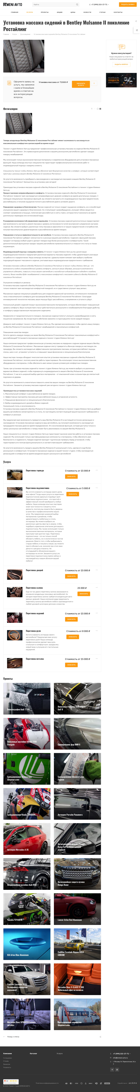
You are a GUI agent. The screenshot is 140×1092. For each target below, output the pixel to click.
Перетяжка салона (34, 587)
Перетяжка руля (33, 630)
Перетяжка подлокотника (37, 488)
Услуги (60, 1053)
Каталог (33, 1053)
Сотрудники (7, 1058)
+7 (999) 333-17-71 (99, 4)
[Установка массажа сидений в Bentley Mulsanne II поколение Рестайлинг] (23, 56)
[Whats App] (117, 1070)
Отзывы (6, 1061)
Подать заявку (128, 4)
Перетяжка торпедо (35, 470)
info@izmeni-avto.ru (120, 1058)
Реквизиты (7, 1067)
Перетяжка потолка (35, 658)
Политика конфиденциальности (47, 1083)
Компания (7, 1053)
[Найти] (77, 4)
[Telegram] (112, 1070)
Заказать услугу (81, 84)
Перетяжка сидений (35, 613)
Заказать (71, 476)
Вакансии (6, 1064)
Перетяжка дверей (34, 570)
